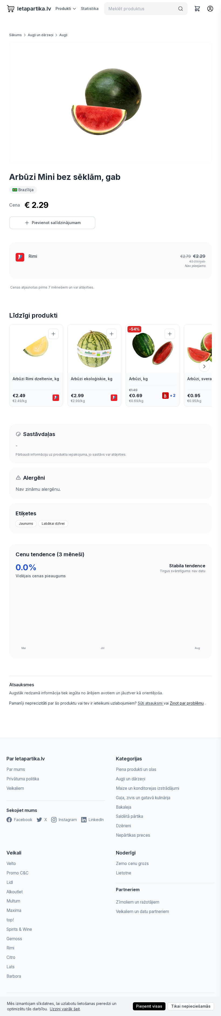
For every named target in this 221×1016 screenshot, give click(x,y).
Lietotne (123, 873)
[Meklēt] (181, 9)
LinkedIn (96, 819)
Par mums (15, 769)
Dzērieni (123, 825)
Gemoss (14, 938)
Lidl (9, 882)
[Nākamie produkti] (204, 366)
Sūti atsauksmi (151, 703)
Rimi (33, 256)
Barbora (13, 976)
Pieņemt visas (149, 1006)
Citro (10, 957)
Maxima (13, 910)
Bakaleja (123, 807)
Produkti (63, 8)
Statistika (90, 8)
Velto (11, 863)
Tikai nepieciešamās (190, 1006)
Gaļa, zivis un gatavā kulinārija (143, 797)
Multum (13, 901)
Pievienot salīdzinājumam (56, 222)
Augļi (63, 35)
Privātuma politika (22, 778)
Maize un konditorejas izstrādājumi (147, 788)
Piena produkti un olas (136, 769)
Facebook (23, 819)
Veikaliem (15, 788)
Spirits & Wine (19, 929)
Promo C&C (17, 873)
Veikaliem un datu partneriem (142, 911)
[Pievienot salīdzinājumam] (53, 334)
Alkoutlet (14, 891)
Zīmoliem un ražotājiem (137, 902)
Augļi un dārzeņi (40, 35)
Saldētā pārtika (129, 816)
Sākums (15, 35)
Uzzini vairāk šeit (65, 1009)
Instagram (68, 819)
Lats (10, 966)
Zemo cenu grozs (132, 863)
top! (10, 919)
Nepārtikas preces (133, 835)
